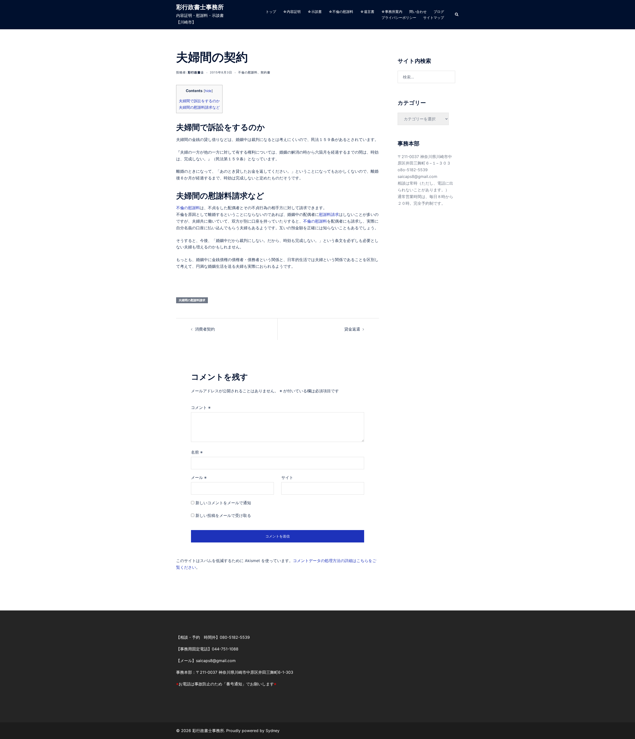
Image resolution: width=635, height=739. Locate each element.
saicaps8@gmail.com (417, 176)
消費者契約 (205, 329)
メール (199, 477)
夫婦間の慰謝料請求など (199, 107)
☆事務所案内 (391, 11)
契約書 (265, 72)
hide (208, 91)
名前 (197, 452)
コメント (201, 407)
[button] (457, 15)
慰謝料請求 (329, 214)
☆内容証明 (292, 11)
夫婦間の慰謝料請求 (192, 300)
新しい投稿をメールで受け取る (223, 515)
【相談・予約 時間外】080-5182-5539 (213, 637)
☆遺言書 (367, 11)
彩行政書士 (196, 72)
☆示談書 (315, 11)
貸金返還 (352, 329)
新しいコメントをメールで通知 (223, 502)
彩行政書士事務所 (200, 7)
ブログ (439, 11)
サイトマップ (433, 17)
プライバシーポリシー (398, 17)
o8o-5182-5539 (413, 169)
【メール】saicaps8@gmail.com (206, 660)
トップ (271, 11)
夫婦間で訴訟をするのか (199, 101)
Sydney (273, 730)
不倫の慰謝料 (247, 72)
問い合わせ (418, 11)
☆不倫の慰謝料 (341, 11)
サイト (287, 477)
